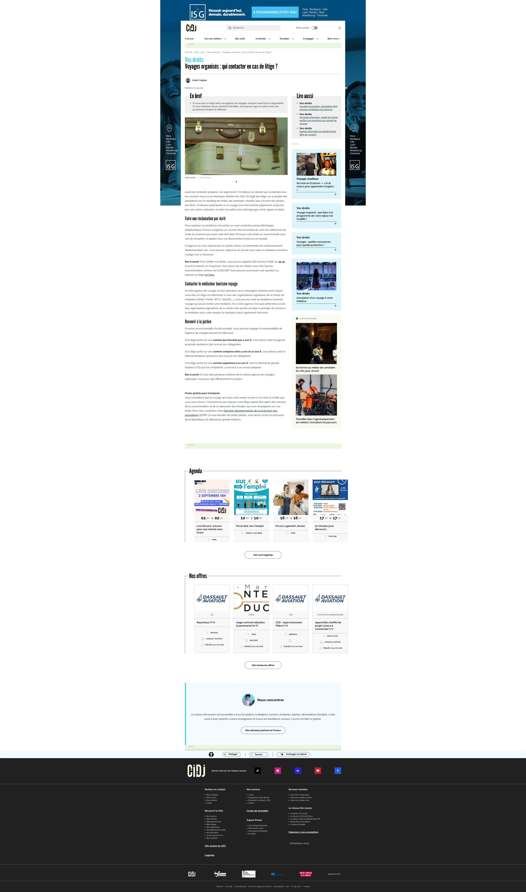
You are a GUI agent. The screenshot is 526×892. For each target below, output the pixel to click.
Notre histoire (211, 819)
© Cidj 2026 (296, 886)
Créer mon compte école (299, 800)
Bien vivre (333, 38)
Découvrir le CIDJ (214, 811)
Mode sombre (302, 28)
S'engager (308, 38)
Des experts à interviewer (258, 831)
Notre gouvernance (213, 822)
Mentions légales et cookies (259, 886)
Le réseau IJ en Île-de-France (301, 816)
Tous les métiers (212, 38)
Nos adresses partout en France (263, 730)
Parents (251, 803)
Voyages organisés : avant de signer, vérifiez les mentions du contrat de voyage (318, 120)
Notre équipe (211, 824)
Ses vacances (213, 52)
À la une (189, 38)
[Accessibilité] (211, 754)
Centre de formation (257, 811)
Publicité (219, 886)
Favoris (258, 754)
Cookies (306, 886)
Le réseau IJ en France (299, 813)
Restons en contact (215, 789)
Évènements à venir (255, 828)
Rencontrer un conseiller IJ (300, 822)
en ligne (209, 274)
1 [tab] (236, 181)
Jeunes (251, 795)
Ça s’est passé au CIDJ (214, 835)
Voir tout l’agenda (263, 555)
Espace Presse (254, 820)
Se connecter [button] (339, 27)
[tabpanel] (236, 148)
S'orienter (261, 38)
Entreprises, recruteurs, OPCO (259, 800)
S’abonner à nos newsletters (303, 832)
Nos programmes (213, 827)
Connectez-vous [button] (299, 843)
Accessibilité (278, 886)
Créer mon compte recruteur (301, 798)
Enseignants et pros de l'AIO (258, 798)
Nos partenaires (212, 833)
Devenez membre (298, 789)
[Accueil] (198, 28)
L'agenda (209, 855)
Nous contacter (212, 795)
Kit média (252, 834)
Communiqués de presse (257, 826)
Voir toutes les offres (263, 665)
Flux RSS (228, 886)
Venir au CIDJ (211, 798)
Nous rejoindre (212, 838)
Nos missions (211, 816)
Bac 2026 (240, 38)
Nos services (253, 789)
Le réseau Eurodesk (297, 824)
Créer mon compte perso (299, 795)
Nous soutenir (211, 800)
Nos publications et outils (216, 830)
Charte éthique (240, 886)
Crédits (209, 803)
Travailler (284, 38)
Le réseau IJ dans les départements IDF (305, 819)
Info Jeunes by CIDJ (215, 846)
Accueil (188, 52)
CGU (287, 886)
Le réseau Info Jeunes (300, 808)
